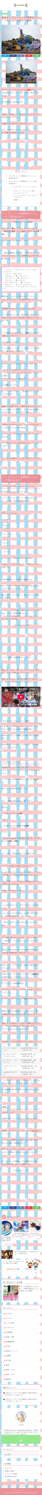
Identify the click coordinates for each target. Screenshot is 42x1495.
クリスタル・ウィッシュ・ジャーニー (26, 187)
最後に (17, 200)
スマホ (21, 1023)
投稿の (9, 1471)
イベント (5, 13)
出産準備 (9, 1332)
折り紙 (8, 1360)
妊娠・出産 (10, 1337)
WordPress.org (11, 1476)
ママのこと (10, 1327)
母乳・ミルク (11, 1370)
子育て (8, 1346)
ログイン (8, 1468)
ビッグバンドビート (21, 193)
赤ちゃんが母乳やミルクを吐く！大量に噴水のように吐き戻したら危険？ (28, 1289)
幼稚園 (8, 1356)
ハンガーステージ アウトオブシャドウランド (26, 196)
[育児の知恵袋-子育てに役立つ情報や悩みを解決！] (21, 7)
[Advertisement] (21, 156)
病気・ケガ (10, 1374)
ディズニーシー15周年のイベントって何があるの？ (23, 177)
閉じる (24, 171)
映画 (7, 1365)
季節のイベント (11, 1351)
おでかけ (9, 1313)
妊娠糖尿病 (10, 1341)
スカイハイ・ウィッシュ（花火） (25, 191)
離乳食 (8, 1379)
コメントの (11, 1474)
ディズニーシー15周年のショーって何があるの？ (23, 182)
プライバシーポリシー (19, 1490)
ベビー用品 (10, 1323)
